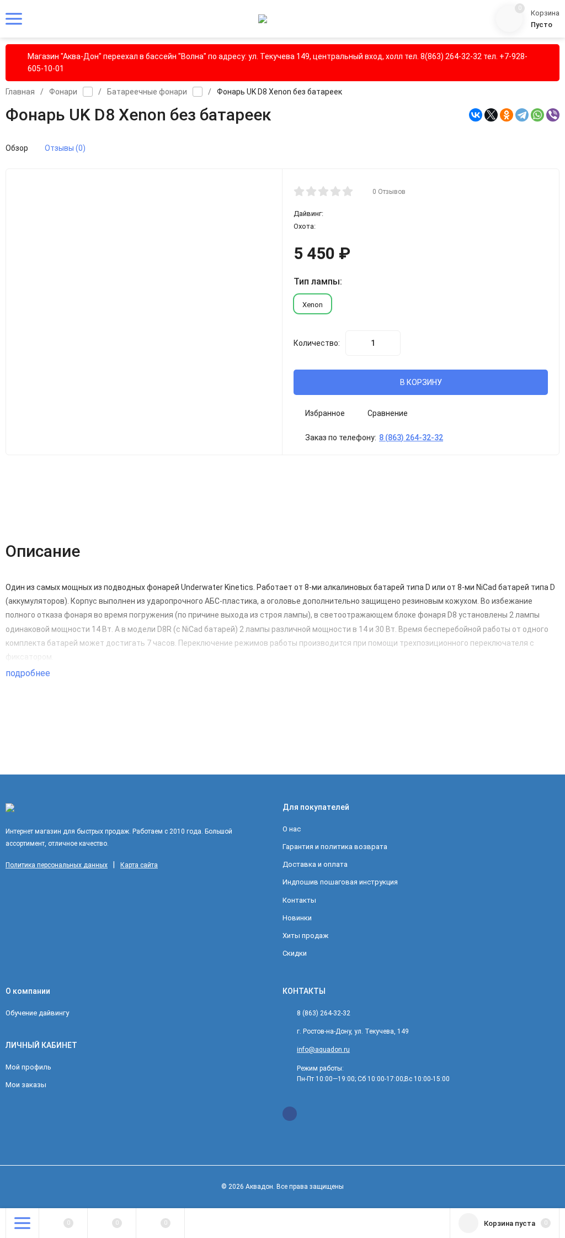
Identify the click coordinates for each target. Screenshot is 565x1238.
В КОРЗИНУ (421, 382)
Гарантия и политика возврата (334, 846)
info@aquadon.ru (323, 1049)
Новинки (297, 918)
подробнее (29, 673)
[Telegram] (522, 115)
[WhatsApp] (537, 115)
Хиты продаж (305, 935)
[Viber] (552, 115)
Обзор (17, 148)
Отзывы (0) (65, 148)
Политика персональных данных (57, 865)
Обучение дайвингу (37, 1013)
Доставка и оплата (315, 864)
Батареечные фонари (147, 92)
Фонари (63, 92)
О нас (291, 829)
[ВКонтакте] (475, 115)
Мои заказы (26, 1085)
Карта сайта (139, 865)
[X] (491, 115)
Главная (20, 92)
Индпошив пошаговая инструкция (340, 882)
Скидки (294, 953)
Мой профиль (28, 1067)
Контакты (299, 900)
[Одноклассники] (506, 115)
